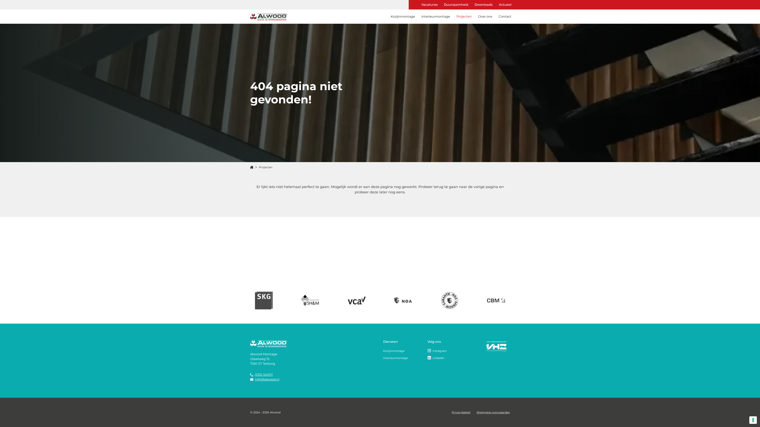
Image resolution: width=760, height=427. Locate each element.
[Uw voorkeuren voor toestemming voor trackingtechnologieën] (753, 420)
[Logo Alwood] (268, 17)
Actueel (505, 5)
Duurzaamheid (456, 5)
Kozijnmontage (403, 16)
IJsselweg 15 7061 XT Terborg (262, 361)
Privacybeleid (461, 412)
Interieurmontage (435, 16)
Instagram (440, 351)
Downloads (484, 5)
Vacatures (429, 5)
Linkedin (438, 358)
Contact (505, 16)
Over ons (485, 16)
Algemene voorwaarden (493, 412)
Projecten (464, 16)
